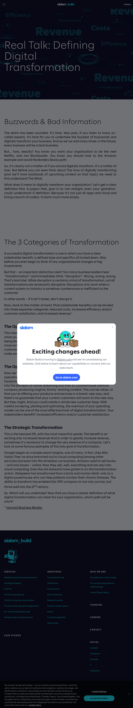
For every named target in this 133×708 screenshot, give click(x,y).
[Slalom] (26, 327)
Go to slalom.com (66, 377)
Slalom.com (64, 359)
